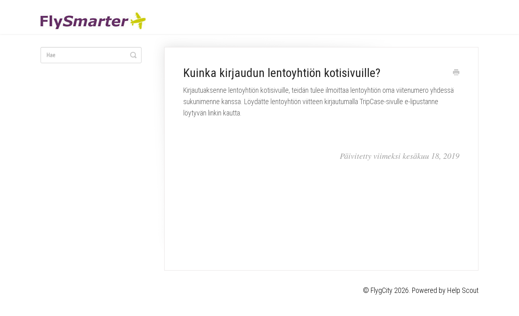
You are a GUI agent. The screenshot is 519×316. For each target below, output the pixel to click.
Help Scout (462, 290)
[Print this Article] (456, 73)
